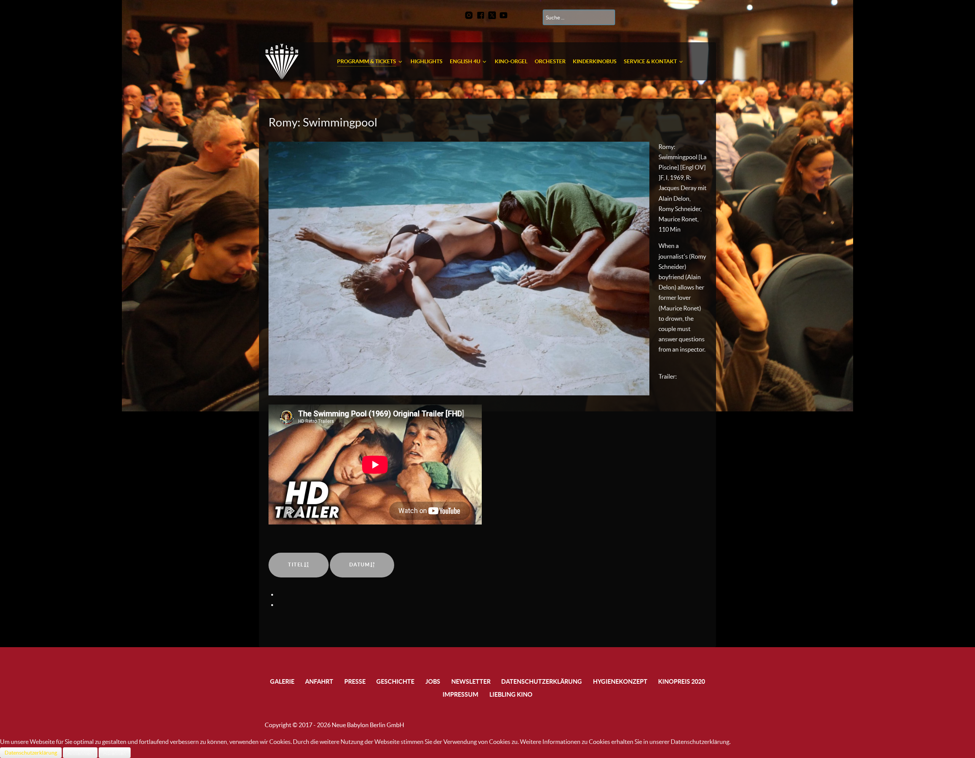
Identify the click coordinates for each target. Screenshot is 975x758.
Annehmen (80, 753)
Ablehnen (114, 753)
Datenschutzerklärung (31, 753)
